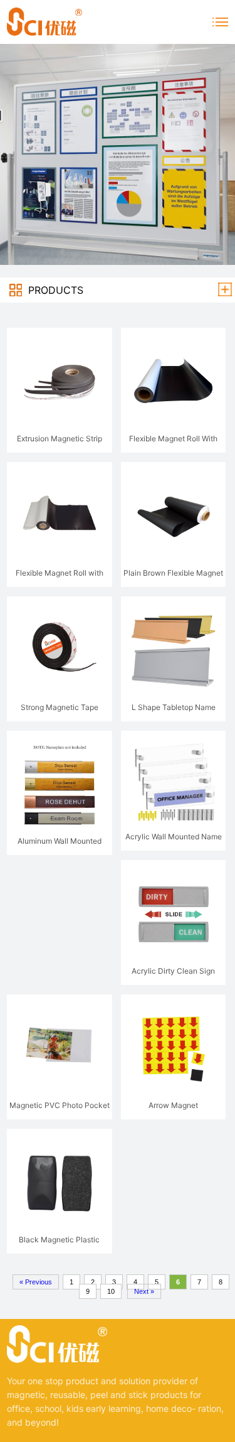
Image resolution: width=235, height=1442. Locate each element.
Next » (144, 1291)
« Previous (35, 1282)
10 (111, 1291)
